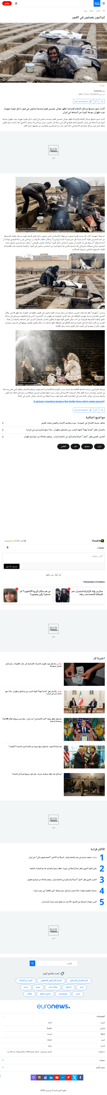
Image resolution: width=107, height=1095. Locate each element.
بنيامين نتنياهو (45, 994)
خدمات (102, 1060)
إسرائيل (68, 987)
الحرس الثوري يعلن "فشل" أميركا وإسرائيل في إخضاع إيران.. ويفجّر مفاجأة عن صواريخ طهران (64, 436)
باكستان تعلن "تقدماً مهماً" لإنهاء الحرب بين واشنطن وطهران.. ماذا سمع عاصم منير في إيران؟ (65, 430)
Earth (49, 1028)
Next (103, 1034)
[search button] (32, 963)
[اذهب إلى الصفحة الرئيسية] (97, 3)
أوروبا (103, 1022)
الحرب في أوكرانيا (25, 980)
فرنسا (26, 987)
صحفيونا (102, 1051)
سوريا (38, 987)
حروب (78, 994)
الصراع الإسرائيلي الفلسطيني (51, 980)
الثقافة (49, 1040)
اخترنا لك (99, 658)
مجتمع (87, 446)
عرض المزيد (100, 1067)
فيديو (103, 1046)
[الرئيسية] (104, 11)
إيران (85, 11)
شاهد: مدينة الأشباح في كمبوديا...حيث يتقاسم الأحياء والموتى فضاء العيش (73, 423)
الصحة (49, 1034)
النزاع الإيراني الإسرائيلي (79, 980)
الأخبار (98, 11)
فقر (75, 446)
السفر (103, 1040)
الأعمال (102, 1028)
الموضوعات (100, 1016)
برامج (50, 1046)
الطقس (63, 446)
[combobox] (53, 963)
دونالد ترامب (53, 987)
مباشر (6, 3)
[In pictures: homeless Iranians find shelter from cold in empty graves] (69, 402)
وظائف (29, 994)
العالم (91, 11)
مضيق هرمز (63, 994)
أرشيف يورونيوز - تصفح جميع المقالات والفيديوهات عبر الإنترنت (29, 1051)
